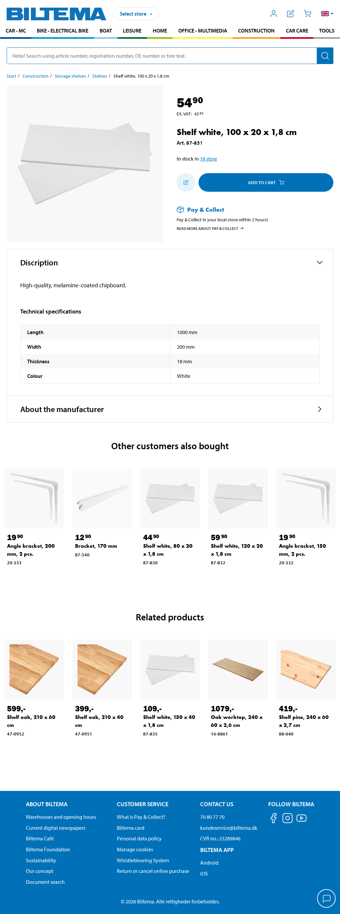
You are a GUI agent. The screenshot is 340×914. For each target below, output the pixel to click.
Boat (106, 30)
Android (209, 862)
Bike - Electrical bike (62, 30)
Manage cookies (135, 849)
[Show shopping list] (290, 14)
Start (11, 76)
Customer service (142, 804)
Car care (297, 30)
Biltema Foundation (48, 849)
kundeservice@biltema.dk (228, 827)
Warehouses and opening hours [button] (61, 816)
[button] (327, 14)
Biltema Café (40, 838)
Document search (45, 882)
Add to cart (262, 182)
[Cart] (307, 14)
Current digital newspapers (55, 827)
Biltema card (130, 827)
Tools (326, 30)
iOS (204, 873)
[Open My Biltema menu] (273, 14)
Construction (256, 30)
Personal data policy (139, 838)
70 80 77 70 (212, 816)
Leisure (132, 30)
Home (160, 30)
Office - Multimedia (202, 30)
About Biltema (46, 804)
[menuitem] (16, 31)
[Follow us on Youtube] (301, 821)
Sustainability (41, 860)
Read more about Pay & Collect (207, 228)
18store (208, 158)
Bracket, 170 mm (96, 545)
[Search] (325, 55)
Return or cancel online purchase (153, 871)
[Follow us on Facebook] (273, 819)
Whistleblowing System (143, 860)
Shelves (99, 76)
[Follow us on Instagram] (287, 819)
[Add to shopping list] (186, 182)
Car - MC (16, 30)
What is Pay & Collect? (141, 816)
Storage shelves (70, 76)
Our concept (39, 871)
